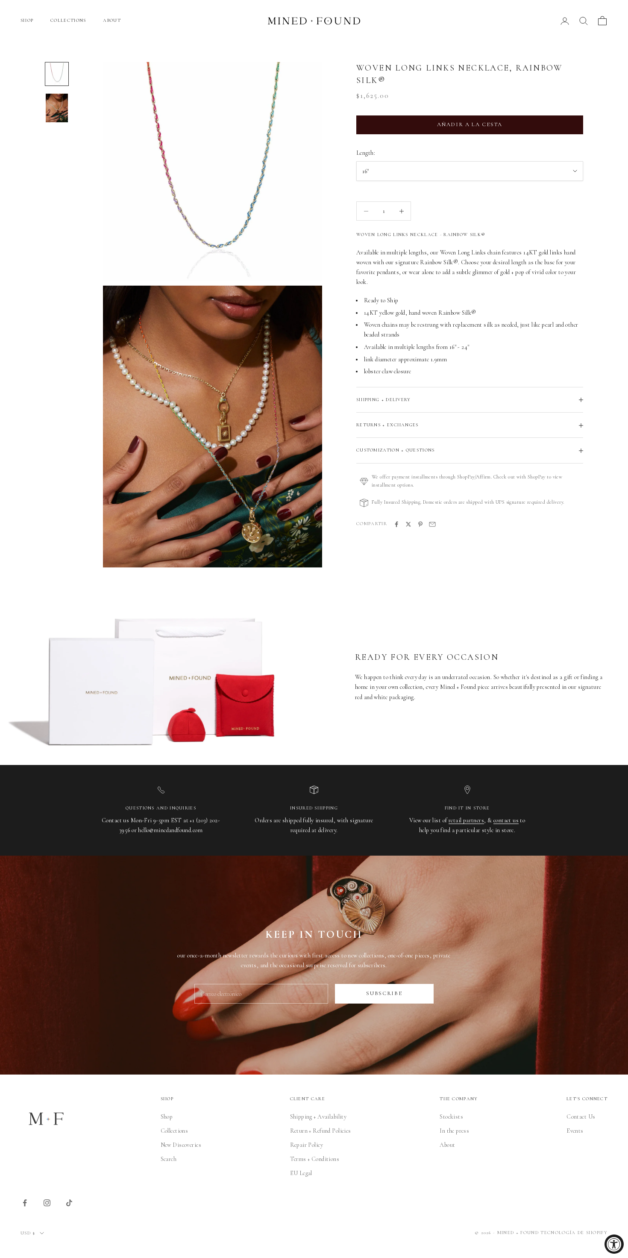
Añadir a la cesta (469, 124)
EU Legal (301, 1173)
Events (575, 1130)
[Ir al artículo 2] (57, 108)
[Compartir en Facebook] (396, 524)
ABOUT (111, 20)
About (447, 1145)
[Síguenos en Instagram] (47, 1203)
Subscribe (384, 993)
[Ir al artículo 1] (57, 74)
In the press (454, 1130)
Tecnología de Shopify (573, 1232)
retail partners (466, 820)
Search (169, 1159)
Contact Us (580, 1116)
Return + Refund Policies (320, 1130)
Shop (167, 1116)
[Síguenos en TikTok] (69, 1203)
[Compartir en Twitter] (408, 524)
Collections (174, 1130)
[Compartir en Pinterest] (420, 524)
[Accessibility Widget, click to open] (614, 1244)
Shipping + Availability (318, 1116)
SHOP (27, 20)
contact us (506, 820)
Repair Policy (306, 1145)
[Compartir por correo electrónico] (432, 524)
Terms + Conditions (315, 1159)
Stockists (451, 1116)
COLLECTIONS (68, 20)
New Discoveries (181, 1145)
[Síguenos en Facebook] (25, 1203)
